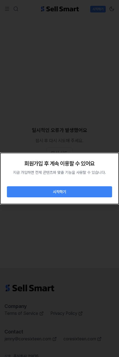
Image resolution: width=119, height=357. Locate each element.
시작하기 (59, 192)
